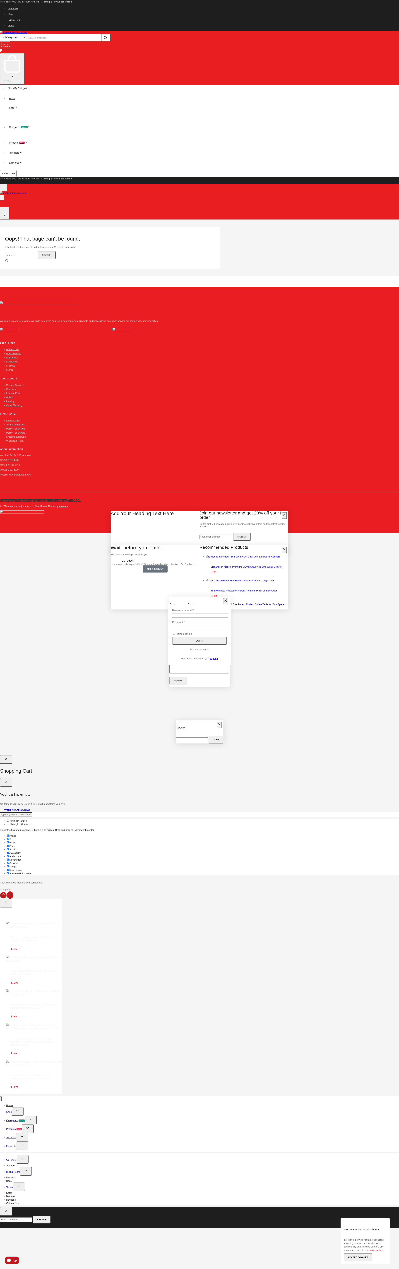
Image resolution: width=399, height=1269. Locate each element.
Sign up (214, 658)
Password (183, 621)
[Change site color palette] (12, 1260)
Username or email (188, 610)
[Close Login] (6, 759)
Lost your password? (199, 649)
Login (199, 640)
